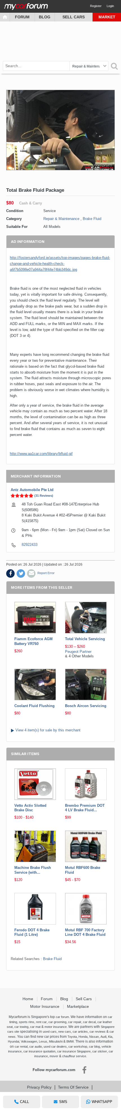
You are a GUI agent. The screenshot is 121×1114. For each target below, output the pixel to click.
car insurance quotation (39, 1051)
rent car (41, 1022)
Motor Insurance (45, 1006)
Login (110, 6)
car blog (94, 1046)
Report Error (46, 573)
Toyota (72, 1036)
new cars (64, 1031)
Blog (44, 17)
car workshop (77, 1046)
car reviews (97, 1031)
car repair (74, 1022)
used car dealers (55, 1046)
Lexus (43, 1041)
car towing (21, 1026)
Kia (110, 1036)
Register (96, 6)
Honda (83, 1036)
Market (106, 17)
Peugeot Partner (78, 651)
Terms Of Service (73, 1087)
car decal (89, 1022)
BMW (70, 1041)
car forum (62, 1017)
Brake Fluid (92, 219)
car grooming (57, 1022)
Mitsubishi (55, 1041)
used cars (50, 1031)
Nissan (94, 1036)
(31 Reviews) (43, 495)
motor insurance (55, 1026)
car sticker (99, 1051)
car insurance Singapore (74, 1051)
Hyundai (13, 1041)
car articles (80, 1031)
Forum (22, 17)
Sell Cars (73, 17)
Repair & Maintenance (61, 219)
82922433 (29, 544)
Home (28, 999)
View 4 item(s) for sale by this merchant (47, 730)
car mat (35, 1026)
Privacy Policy (39, 1087)
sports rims (26, 1022)
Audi (103, 1036)
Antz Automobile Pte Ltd (32, 490)
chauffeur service (74, 1056)
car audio (35, 1046)
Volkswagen (29, 1041)
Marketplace (78, 1006)
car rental (21, 1046)
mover (54, 1056)
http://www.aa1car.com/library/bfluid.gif (41, 454)
